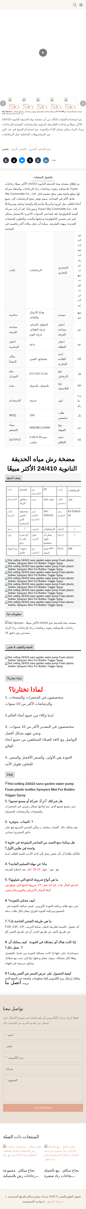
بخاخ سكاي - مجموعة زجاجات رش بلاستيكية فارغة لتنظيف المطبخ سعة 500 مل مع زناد (19, 1173)
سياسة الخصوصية (33, 1201)
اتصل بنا (13, 982)
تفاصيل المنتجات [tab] (43, 177)
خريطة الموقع (55, 1201)
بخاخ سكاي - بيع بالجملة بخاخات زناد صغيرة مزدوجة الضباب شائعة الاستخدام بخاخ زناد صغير (62, 1173)
